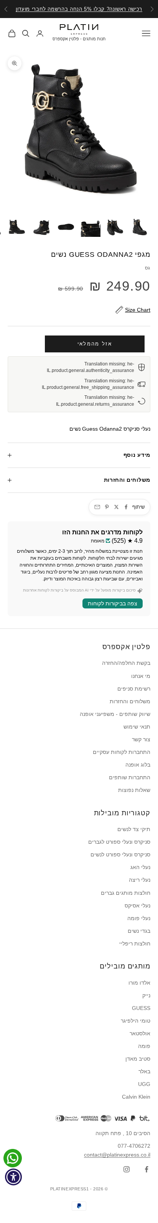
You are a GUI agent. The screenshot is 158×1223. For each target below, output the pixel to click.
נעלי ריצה (139, 880)
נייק (146, 995)
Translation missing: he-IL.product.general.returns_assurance (95, 401)
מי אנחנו (140, 676)
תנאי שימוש (136, 727)
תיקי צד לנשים (133, 829)
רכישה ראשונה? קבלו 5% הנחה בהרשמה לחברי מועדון (79, 9)
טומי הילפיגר (135, 1021)
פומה (144, 1046)
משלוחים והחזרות (130, 701)
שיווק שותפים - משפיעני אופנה (115, 714)
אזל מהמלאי (94, 344)
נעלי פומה (138, 918)
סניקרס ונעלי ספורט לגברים (119, 842)
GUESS (141, 1008)
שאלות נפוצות (134, 790)
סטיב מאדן (137, 1059)
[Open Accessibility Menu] (13, 1177)
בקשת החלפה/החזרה (126, 663)
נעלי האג (140, 867)
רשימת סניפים (133, 689)
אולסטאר (140, 1033)
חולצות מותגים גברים (125, 893)
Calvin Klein (136, 1097)
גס (147, 268)
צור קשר (141, 739)
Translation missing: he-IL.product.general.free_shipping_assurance (88, 384)
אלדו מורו (139, 983)
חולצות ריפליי (134, 943)
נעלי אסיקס (137, 905)
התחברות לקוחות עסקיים (121, 752)
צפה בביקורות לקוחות (112, 603)
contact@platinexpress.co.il (117, 1155)
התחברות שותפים (129, 777)
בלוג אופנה (137, 765)
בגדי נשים (139, 931)
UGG (144, 1084)
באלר (144, 1071)
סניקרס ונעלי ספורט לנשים (120, 854)
